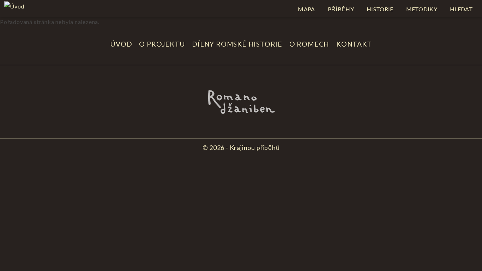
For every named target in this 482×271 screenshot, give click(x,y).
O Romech (309, 44)
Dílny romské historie (237, 44)
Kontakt (354, 44)
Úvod (121, 44)
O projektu (162, 44)
